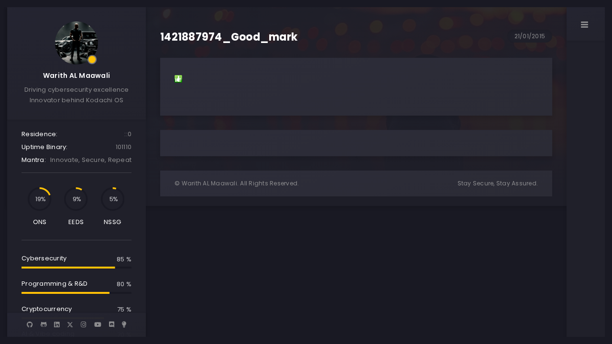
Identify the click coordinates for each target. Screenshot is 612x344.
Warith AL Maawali (76, 75)
